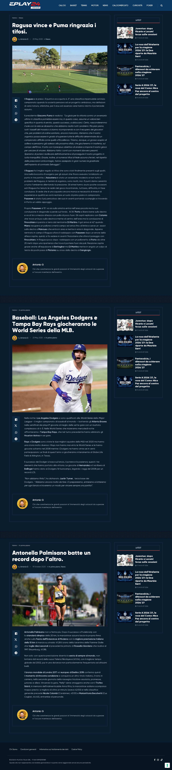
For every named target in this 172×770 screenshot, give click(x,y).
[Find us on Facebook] (154, 760)
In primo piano (24, 310)
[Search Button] (162, 5)
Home (14, 18)
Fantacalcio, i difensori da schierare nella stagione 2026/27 (147, 71)
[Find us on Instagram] (158, 760)
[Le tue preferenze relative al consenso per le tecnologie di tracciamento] (167, 765)
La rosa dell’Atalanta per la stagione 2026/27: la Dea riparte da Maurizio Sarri (147, 50)
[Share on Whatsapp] (16, 113)
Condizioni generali (28, 749)
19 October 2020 (39, 567)
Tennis (84, 5)
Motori (94, 5)
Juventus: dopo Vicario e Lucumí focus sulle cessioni (146, 31)
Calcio (62, 5)
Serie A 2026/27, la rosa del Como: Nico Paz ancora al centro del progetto (147, 89)
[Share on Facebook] (16, 100)
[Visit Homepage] (25, 5)
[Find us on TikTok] (162, 760)
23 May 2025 (38, 39)
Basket (73, 5)
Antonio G (24, 39)
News (105, 5)
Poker (150, 5)
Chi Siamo (13, 749)
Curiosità (137, 5)
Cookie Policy (76, 749)
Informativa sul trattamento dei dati (53, 749)
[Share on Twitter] (16, 107)
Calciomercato (120, 5)
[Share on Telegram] (16, 120)
